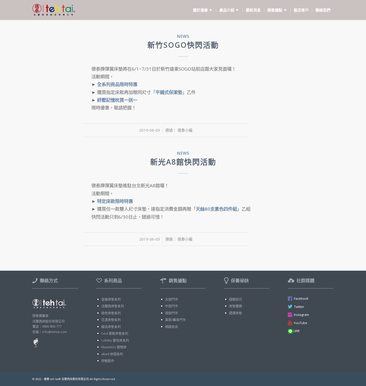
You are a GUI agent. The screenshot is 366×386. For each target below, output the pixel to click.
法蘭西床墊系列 (112, 306)
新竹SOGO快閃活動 (183, 45)
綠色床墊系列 (111, 313)
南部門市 (171, 313)
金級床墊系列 (111, 299)
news (183, 36)
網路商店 (171, 326)
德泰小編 (185, 130)
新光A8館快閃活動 (183, 162)
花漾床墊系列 (111, 319)
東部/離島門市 (175, 319)
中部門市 (171, 306)
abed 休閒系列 (112, 354)
